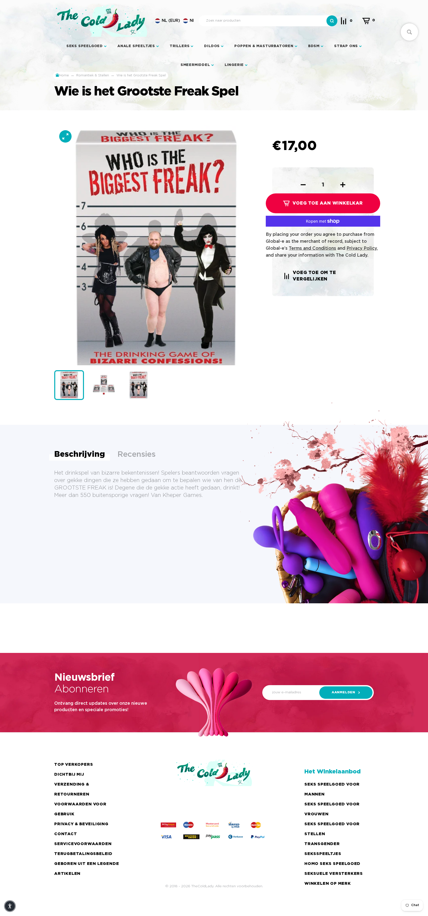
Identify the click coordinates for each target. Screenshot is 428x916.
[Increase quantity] (342, 184)
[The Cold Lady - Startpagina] (101, 21)
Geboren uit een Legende (86, 864)
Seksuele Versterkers (333, 874)
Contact (65, 834)
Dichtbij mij (69, 774)
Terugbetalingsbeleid (83, 854)
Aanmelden (343, 692)
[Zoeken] (331, 20)
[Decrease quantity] (303, 184)
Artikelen (67, 874)
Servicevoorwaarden (82, 844)
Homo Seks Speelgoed (332, 864)
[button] (174, 21)
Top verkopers (73, 764)
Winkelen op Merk (327, 883)
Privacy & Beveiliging (81, 824)
